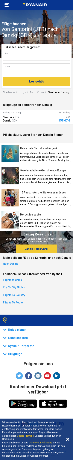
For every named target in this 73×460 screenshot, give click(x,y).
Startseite (9, 92)
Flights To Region (13, 302)
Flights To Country (14, 294)
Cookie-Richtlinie (25, 436)
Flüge (22, 92)
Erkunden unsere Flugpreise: (22, 47)
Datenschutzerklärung (40, 442)
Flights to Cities (12, 279)
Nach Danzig (11, 263)
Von (6, 53)
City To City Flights (14, 287)
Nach (7, 67)
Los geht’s (36, 81)
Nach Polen (37, 92)
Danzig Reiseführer (36, 248)
